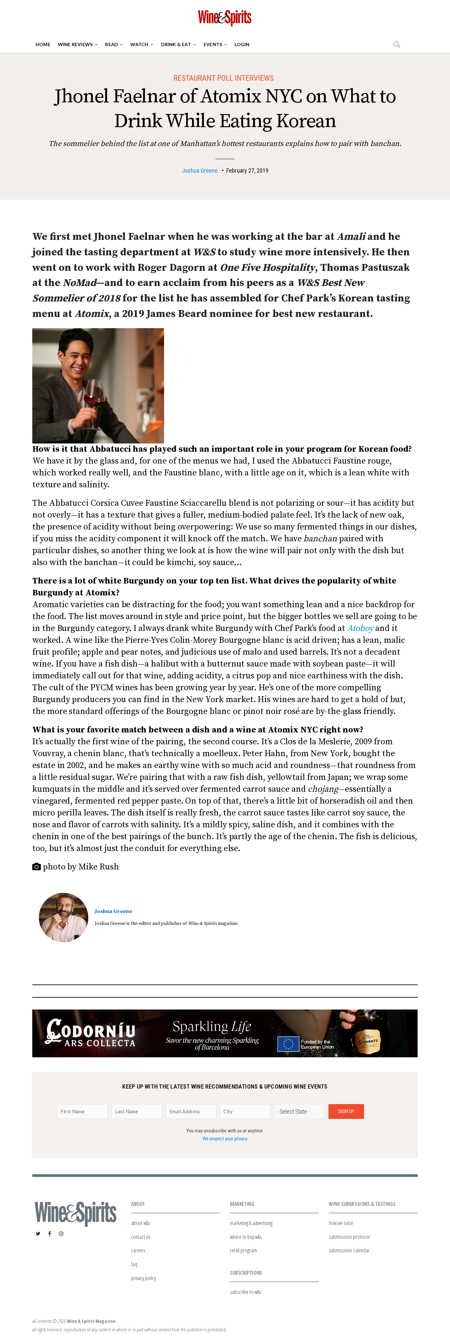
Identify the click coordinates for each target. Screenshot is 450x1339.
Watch (139, 44)
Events (213, 44)
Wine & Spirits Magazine (91, 1321)
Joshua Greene (200, 170)
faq (134, 1264)
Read (111, 44)
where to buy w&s (246, 1236)
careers (138, 1250)
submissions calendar (349, 1250)
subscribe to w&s (245, 1292)
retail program (243, 1250)
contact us (140, 1236)
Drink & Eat (176, 44)
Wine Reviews (75, 44)
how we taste (341, 1223)
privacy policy (143, 1278)
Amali (351, 236)
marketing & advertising (251, 1223)
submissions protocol (349, 1236)
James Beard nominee (200, 313)
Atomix (91, 313)
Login (242, 44)
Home (43, 44)
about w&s (140, 1223)
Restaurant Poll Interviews (223, 78)
